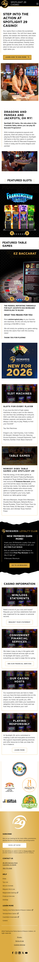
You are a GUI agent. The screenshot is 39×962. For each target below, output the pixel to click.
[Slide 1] (14, 299)
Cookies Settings (19, 945)
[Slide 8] (24, 234)
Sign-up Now (14, 845)
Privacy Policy (28, 851)
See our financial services (19, 663)
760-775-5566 (7, 868)
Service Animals (8, 885)
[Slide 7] (22, 234)
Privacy (19, 937)
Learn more (19, 750)
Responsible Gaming (9, 892)
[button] (37, 4)
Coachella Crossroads (10, 917)
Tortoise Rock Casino (9, 913)
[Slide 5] (18, 234)
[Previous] (12, 233)
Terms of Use (19, 941)
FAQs (4, 878)
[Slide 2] (16, 299)
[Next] (27, 233)
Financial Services (8, 896)
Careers (5, 920)
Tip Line (5, 882)
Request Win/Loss (9, 889)
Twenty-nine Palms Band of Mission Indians (17, 910)
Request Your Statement (19, 622)
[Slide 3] (14, 234)
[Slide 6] (20, 234)
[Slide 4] (16, 234)
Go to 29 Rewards (19, 565)
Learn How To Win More (16, 57)
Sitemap (5, 900)
